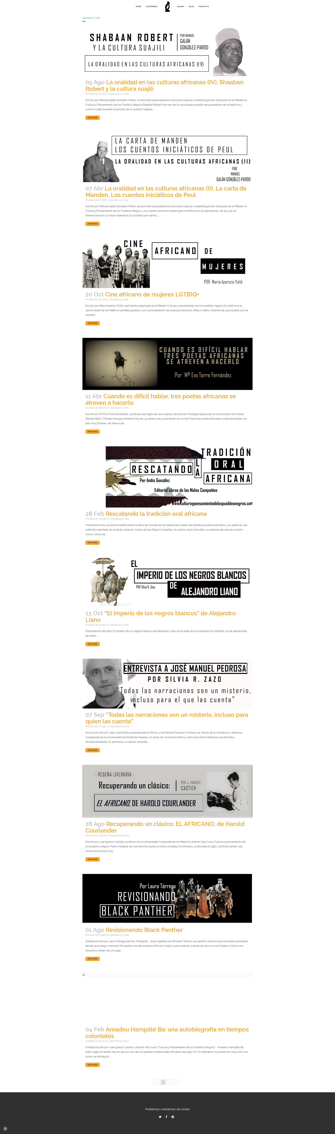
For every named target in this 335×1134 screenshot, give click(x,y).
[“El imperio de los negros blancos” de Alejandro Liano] (167, 582)
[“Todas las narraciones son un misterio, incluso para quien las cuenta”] (167, 683)
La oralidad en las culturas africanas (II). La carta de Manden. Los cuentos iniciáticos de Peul (166, 191)
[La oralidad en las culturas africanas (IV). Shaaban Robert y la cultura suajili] (167, 51)
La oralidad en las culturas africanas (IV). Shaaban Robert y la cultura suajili (164, 85)
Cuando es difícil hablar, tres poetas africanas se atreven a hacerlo (160, 399)
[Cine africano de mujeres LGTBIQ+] (167, 263)
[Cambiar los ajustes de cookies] (5, 1128)
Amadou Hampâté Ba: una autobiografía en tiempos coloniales (167, 1032)
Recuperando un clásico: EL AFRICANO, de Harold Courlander (164, 827)
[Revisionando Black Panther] (167, 899)
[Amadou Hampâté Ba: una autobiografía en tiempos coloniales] (167, 998)
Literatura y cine (119, 93)
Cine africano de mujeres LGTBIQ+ (152, 294)
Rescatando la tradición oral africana (156, 513)
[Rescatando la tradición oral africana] (167, 476)
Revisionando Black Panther (144, 929)
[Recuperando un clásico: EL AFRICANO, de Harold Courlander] (167, 791)
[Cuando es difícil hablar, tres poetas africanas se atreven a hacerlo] (167, 364)
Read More (92, 118)
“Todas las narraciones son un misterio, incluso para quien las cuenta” (166, 718)
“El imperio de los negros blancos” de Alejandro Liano (160, 616)
